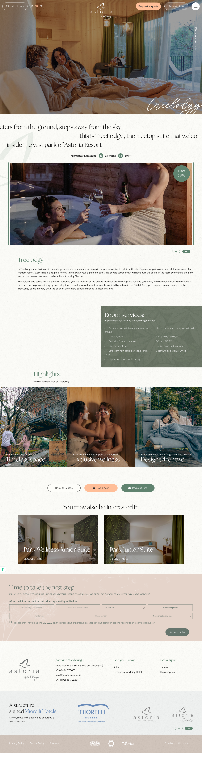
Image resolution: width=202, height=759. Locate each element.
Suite (116, 667)
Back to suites (64, 488)
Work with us (185, 743)
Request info (176, 6)
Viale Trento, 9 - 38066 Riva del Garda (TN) (79, 665)
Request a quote (148, 6)
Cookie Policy (37, 743)
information (47, 623)
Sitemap (54, 743)
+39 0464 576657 (66, 670)
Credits (169, 743)
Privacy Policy (17, 743)
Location (164, 667)
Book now (103, 488)
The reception (167, 672)
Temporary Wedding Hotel (127, 672)
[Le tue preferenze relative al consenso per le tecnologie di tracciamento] (3, 569)
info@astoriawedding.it (68, 675)
